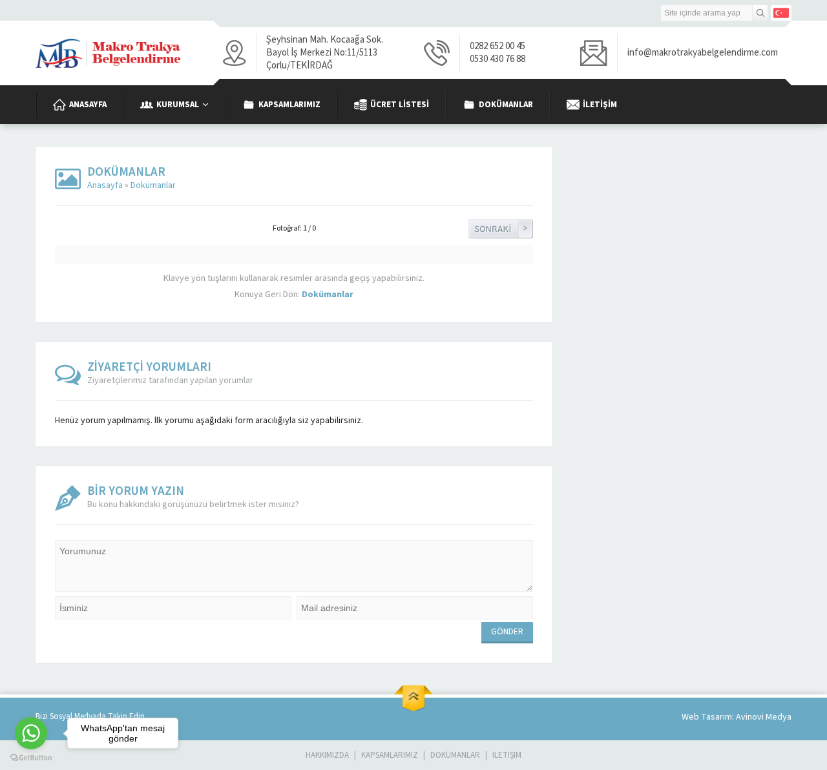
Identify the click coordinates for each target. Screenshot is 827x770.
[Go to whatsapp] (31, 733)
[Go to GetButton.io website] (31, 757)
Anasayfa (105, 185)
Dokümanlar (153, 185)
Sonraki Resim (500, 228)
